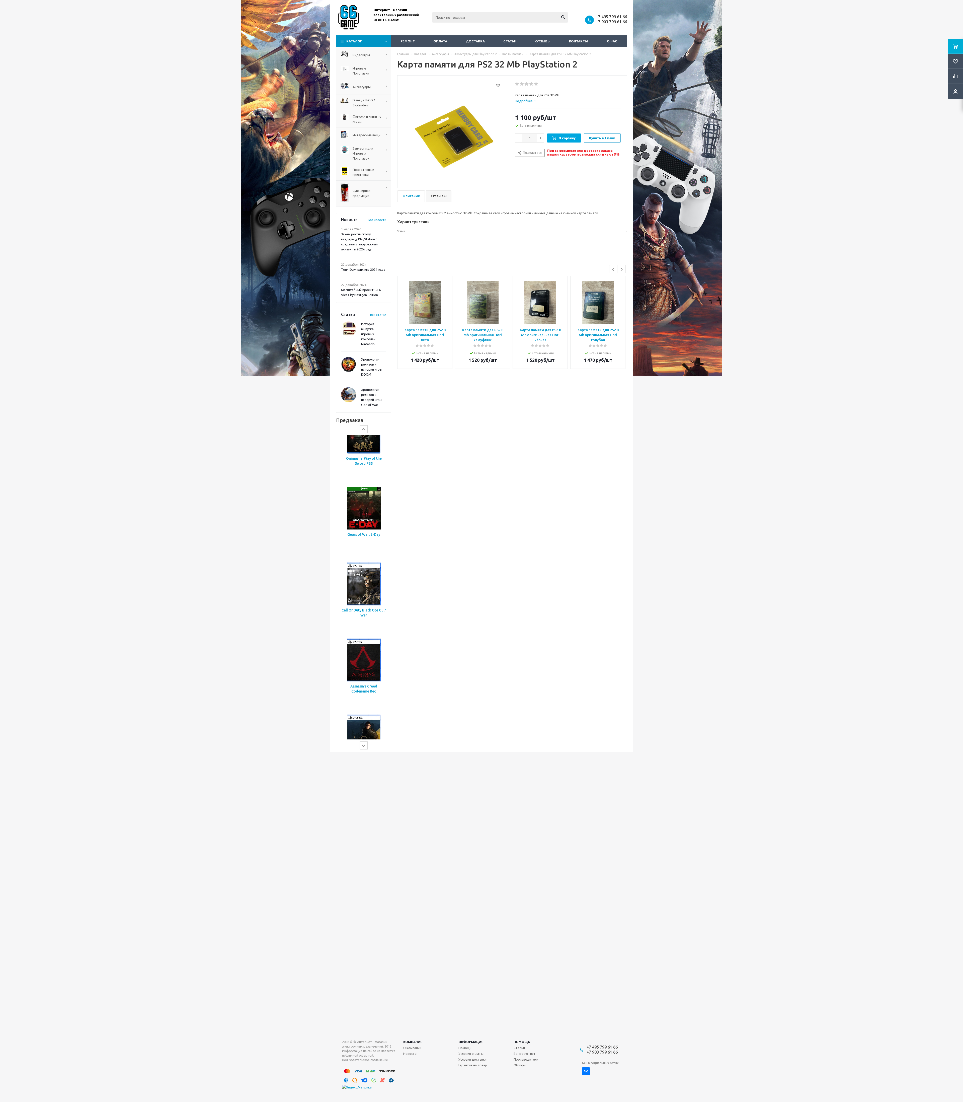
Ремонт (407, 41)
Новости (410, 1053)
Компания (413, 1042)
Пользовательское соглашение (365, 1060)
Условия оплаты (471, 1053)
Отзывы (542, 41)
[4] (531, 84)
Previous (613, 269)
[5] (536, 84)
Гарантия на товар (472, 1065)
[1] (517, 84)
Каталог (354, 41)
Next (621, 269)
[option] (363, 473)
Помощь (522, 1042)
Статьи (510, 41)
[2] (522, 84)
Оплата (440, 41)
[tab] (525, 100)
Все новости (377, 220)
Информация (471, 1042)
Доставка (475, 41)
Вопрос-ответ (525, 1053)
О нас (612, 41)
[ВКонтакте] (586, 1071)
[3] (526, 84)
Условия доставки (472, 1059)
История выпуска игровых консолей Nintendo (368, 334)
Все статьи (378, 314)
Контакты (578, 41)
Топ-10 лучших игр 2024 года (363, 269)
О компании (412, 1048)
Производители (526, 1059)
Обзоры (520, 1065)
